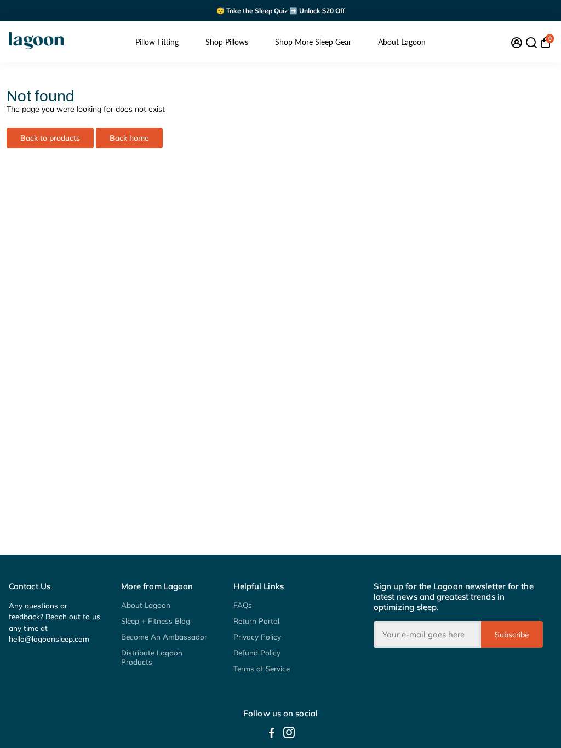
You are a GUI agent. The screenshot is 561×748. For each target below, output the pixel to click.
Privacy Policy (257, 636)
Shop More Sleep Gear (313, 42)
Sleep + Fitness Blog (155, 620)
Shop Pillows (226, 42)
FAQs (242, 604)
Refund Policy (256, 652)
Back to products (50, 138)
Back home (129, 138)
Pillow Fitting (157, 42)
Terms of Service (261, 668)
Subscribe (512, 635)
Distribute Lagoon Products (151, 657)
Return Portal (256, 620)
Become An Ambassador (164, 636)
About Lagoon (402, 42)
